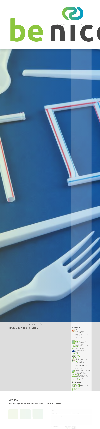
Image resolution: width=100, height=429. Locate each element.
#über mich (86, 385)
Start (11, 324)
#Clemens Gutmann (77, 385)
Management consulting (60, 24)
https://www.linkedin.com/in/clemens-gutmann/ (38, 414)
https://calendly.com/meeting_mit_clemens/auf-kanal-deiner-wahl (26, 414)
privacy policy (67, 428)
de (89, 24)
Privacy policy (55, 426)
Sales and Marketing (72, 24)
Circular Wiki (16, 324)
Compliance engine (82, 24)
